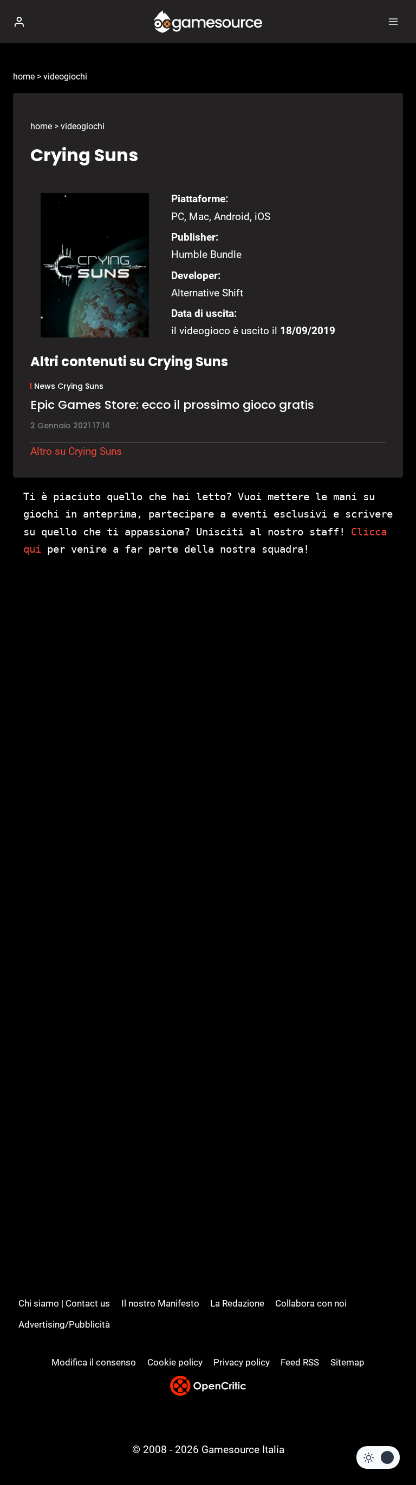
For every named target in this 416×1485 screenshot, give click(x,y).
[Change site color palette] (378, 1457)
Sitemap (347, 1362)
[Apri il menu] (393, 21)
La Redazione (237, 1303)
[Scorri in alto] (389, 1444)
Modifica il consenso (93, 1362)
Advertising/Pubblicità (64, 1324)
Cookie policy (175, 1362)
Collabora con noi (311, 1303)
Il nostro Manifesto (160, 1303)
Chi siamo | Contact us (64, 1303)
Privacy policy (241, 1362)
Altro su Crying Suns (76, 451)
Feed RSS (300, 1362)
